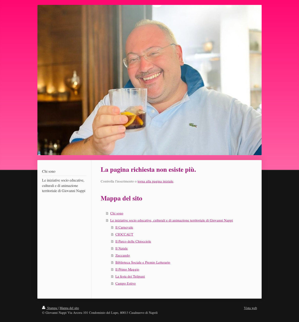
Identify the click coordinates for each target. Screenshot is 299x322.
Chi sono (116, 213)
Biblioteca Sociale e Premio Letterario (142, 262)
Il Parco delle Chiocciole (133, 241)
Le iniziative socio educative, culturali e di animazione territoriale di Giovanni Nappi (171, 220)
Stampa (52, 308)
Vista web (250, 308)
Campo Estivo (125, 283)
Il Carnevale (124, 227)
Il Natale (121, 248)
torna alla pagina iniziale (155, 181)
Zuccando (122, 255)
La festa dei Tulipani (130, 276)
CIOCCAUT (124, 234)
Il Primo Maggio (127, 269)
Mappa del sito (69, 308)
